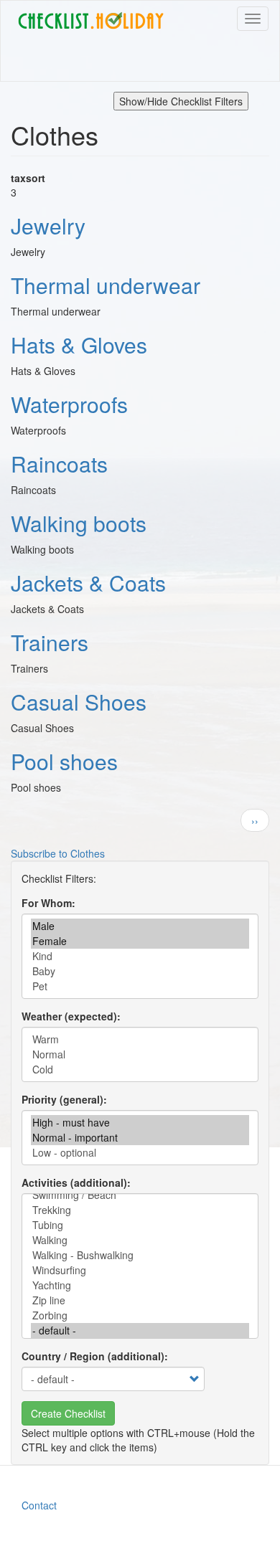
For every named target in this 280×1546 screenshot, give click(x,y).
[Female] (140, 941)
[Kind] (140, 956)
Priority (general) (62, 1099)
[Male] (140, 926)
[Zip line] (140, 1300)
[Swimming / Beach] (140, 1195)
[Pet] (140, 986)
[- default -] (140, 1330)
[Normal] (140, 1054)
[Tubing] (140, 1225)
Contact (39, 1505)
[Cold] (140, 1069)
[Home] (90, 20)
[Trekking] (140, 1210)
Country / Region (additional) (93, 1356)
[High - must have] (140, 1122)
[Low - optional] (140, 1152)
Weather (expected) (69, 1016)
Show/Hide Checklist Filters (181, 101)
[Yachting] (140, 1285)
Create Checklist (68, 1413)
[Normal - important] (140, 1137)
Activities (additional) (74, 1182)
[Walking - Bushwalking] (140, 1255)
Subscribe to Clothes (58, 853)
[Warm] (140, 1039)
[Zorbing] (140, 1315)
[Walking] (140, 1240)
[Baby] (140, 971)
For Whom (47, 903)
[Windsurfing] (140, 1270)
